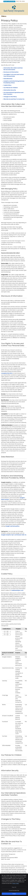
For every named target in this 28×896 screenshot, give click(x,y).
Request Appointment (9, 1)
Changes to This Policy (10, 96)
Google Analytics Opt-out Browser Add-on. (14, 534)
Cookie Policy (7, 85)
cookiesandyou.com (17, 590)
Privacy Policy (15, 883)
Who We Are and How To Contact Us (13, 99)
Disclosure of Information (11, 72)
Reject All (14, 887)
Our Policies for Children (10, 87)
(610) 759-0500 (20, 1)
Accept (14, 893)
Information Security (9, 90)
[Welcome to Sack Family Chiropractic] (14, 11)
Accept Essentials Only (14, 890)
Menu (4, 16)
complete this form (6, 373)
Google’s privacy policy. (12, 526)
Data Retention (7, 78)
